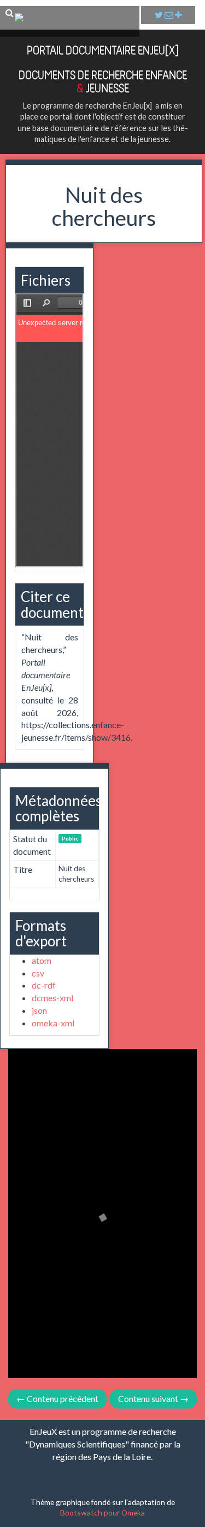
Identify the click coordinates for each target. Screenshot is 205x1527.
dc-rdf (44, 985)
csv (38, 973)
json (39, 1010)
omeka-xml (53, 1023)
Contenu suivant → (153, 1398)
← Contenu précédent (57, 1398)
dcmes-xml (52, 997)
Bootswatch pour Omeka (102, 1512)
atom (41, 960)
